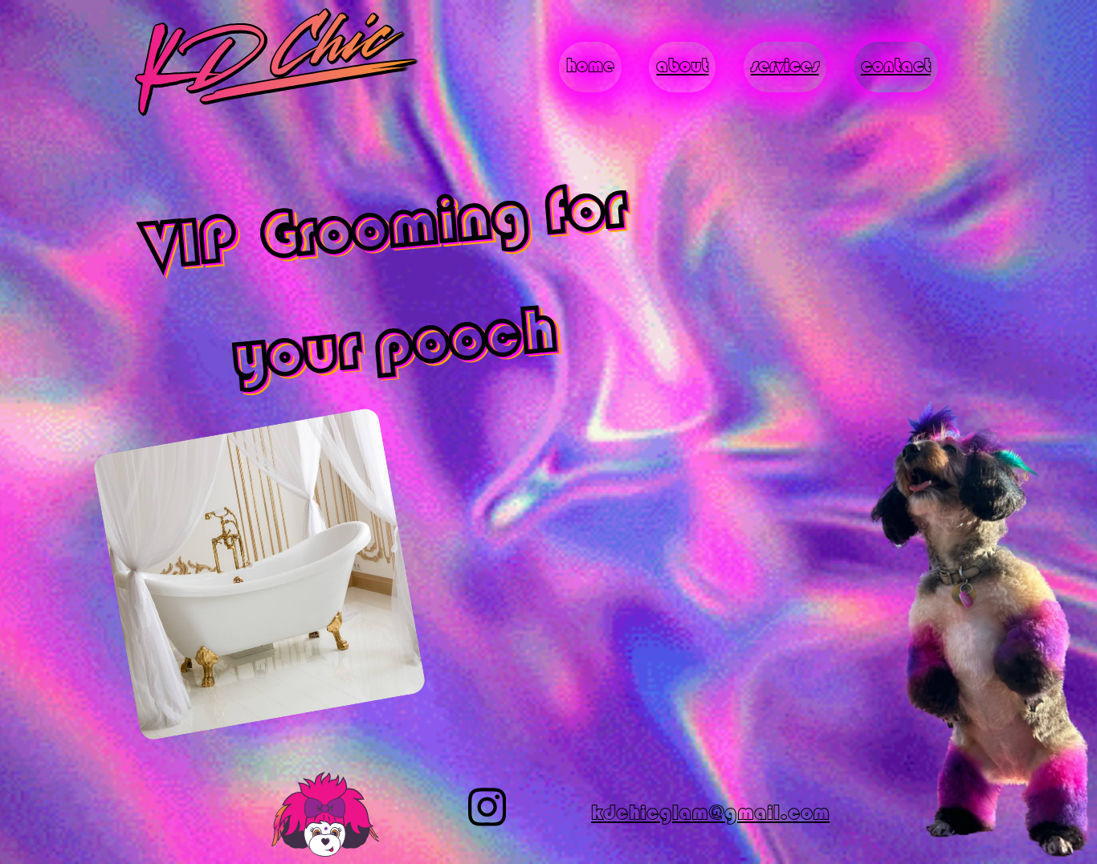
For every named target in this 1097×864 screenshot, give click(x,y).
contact (896, 66)
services (785, 66)
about (682, 66)
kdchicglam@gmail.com (710, 813)
